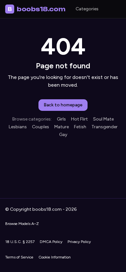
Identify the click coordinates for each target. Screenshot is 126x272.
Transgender (104, 127)
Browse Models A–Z (22, 223)
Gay (63, 134)
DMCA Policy (51, 241)
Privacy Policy (79, 241)
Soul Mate (103, 119)
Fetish (80, 127)
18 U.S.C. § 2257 (20, 241)
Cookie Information (54, 257)
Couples (40, 127)
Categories (87, 9)
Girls (61, 119)
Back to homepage (63, 105)
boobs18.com (36, 9)
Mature (61, 127)
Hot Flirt (79, 119)
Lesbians (18, 127)
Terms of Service (19, 257)
